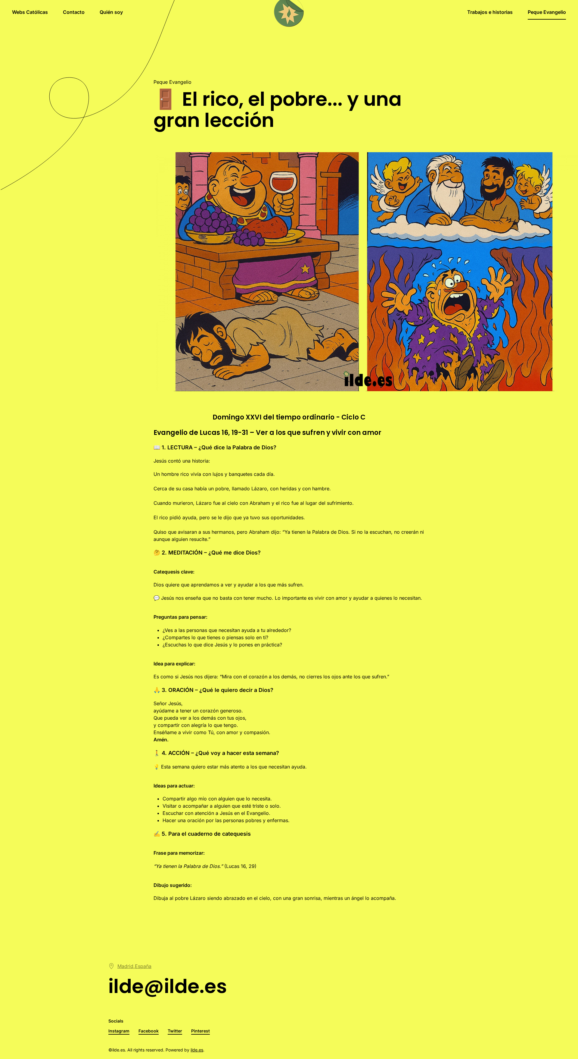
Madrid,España (134, 966)
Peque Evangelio (547, 12)
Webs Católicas (30, 12)
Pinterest (200, 1030)
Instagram (118, 1030)
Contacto (74, 12)
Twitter (175, 1030)
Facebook (148, 1030)
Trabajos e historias (490, 12)
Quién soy (111, 12)
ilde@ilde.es (167, 986)
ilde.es (197, 1049)
